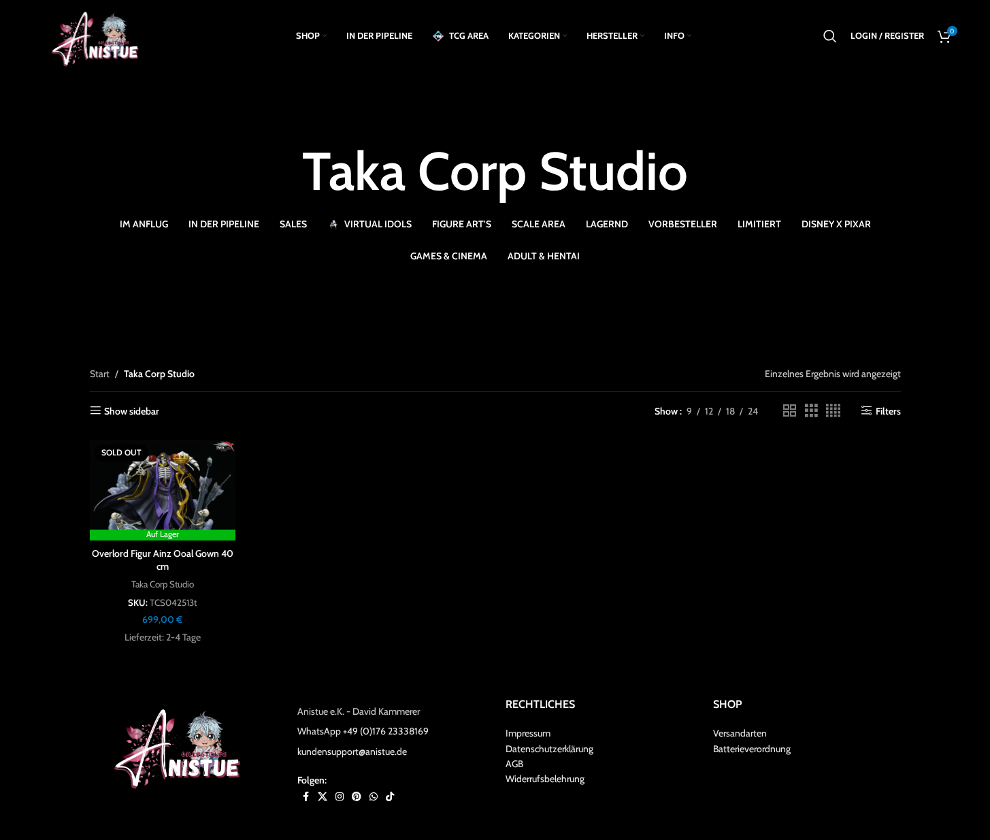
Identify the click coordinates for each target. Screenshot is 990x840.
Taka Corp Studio (162, 584)
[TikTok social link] (390, 797)
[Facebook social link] (305, 797)
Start (100, 374)
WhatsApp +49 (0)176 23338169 (363, 731)
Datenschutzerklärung (549, 749)
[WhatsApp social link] (373, 797)
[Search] (830, 36)
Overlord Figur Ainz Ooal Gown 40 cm (162, 560)
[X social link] (322, 797)
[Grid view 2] (789, 410)
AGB (514, 764)
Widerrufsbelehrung (545, 779)
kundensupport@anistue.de (352, 751)
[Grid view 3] (811, 410)
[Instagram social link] (339, 797)
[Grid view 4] (833, 410)
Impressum (528, 733)
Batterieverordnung (752, 749)
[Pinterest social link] (356, 797)
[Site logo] (99, 35)
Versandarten (740, 733)
